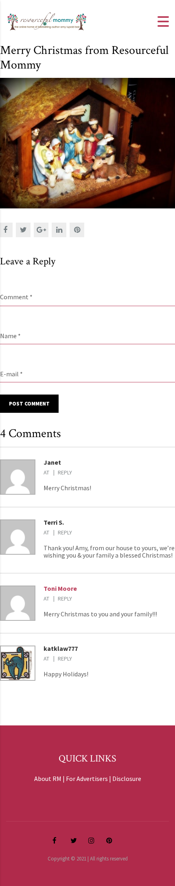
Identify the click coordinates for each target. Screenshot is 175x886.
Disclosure (126, 778)
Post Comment (29, 403)
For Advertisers (87, 778)
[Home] (47, 21)
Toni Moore (60, 588)
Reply (65, 472)
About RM (47, 778)
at (46, 472)
